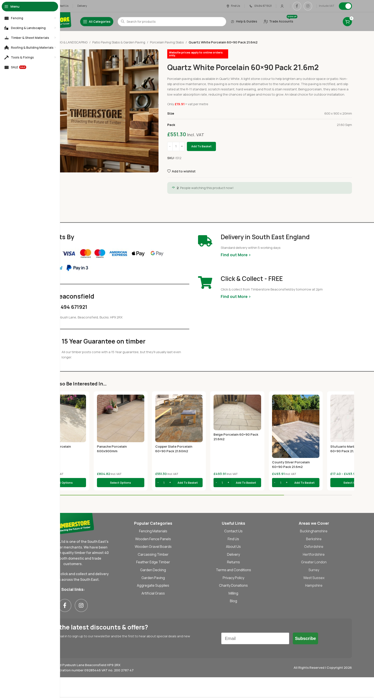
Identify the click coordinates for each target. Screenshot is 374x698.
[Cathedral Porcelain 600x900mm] (62, 418)
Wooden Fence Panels (153, 538)
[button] (179, 482)
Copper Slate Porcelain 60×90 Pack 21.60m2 (173, 448)
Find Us (233, 538)
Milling (233, 593)
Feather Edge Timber (153, 562)
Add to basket (201, 146)
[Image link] (73, 523)
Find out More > (236, 254)
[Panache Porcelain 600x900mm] (120, 418)
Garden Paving (153, 577)
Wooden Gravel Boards (153, 546)
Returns (233, 562)
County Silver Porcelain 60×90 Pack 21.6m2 (291, 464)
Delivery (233, 554)
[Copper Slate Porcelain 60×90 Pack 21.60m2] (179, 418)
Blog (233, 600)
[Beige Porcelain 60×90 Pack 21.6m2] (237, 412)
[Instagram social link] (307, 6)
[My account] (282, 6)
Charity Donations (233, 585)
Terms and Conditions (233, 569)
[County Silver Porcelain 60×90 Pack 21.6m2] (295, 426)
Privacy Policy (233, 577)
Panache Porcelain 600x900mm (112, 448)
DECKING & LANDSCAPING (68, 42)
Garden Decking (153, 569)
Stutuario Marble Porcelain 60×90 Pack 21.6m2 (352, 448)
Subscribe (305, 638)
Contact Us (233, 531)
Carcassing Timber (153, 554)
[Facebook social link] (297, 6)
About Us (233, 546)
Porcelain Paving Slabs (167, 42)
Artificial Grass (153, 593)
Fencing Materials (153, 531)
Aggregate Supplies (153, 585)
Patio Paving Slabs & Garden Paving (118, 42)
